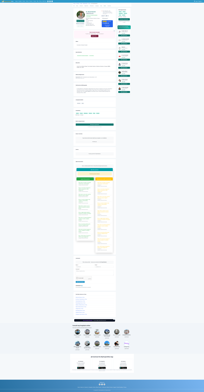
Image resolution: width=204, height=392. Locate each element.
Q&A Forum (44, 1)
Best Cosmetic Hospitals (95, 32)
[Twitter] (103, 16)
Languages (97, 5)
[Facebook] (102, 16)
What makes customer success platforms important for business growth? (84, 207)
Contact (34, 1)
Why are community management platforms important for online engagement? (84, 189)
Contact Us (86, 387)
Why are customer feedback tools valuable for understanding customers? (84, 200)
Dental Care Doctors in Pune (80, 297)
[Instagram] (108, 16)
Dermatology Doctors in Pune (80, 310)
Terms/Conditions (120, 387)
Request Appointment (95, 124)
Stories (105, 5)
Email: (96, 264)
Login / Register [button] (198, 1)
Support (114, 387)
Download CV (105, 18)
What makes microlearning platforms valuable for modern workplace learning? (85, 218)
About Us (82, 387)
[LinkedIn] (105, 16)
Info (74, 5)
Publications (92, 5)
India (81, 3)
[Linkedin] (102, 384)
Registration (86, 5)
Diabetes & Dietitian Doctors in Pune (81, 304)
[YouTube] (106, 16)
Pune (89, 3)
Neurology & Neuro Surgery (91, 15)
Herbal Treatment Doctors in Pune (81, 306)
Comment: (78, 269)
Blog (37, 1)
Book (101, 5)
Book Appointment (81, 20)
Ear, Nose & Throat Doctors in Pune (81, 299)
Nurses (27, 1)
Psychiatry (88, 16)
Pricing (40, 1)
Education (81, 5)
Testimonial (104, 387)
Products (31, 1)
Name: (77, 264)
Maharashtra (85, 3)
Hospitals (20, 1)
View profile (123, 33)
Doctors (23, 1)
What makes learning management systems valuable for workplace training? (85, 230)
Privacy (125, 387)
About (77, 5)
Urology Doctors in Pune (79, 308)
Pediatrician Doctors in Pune (80, 312)
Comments (109, 5)
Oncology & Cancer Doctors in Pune (81, 314)
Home (16, 1)
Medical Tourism (110, 387)
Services (100, 387)
